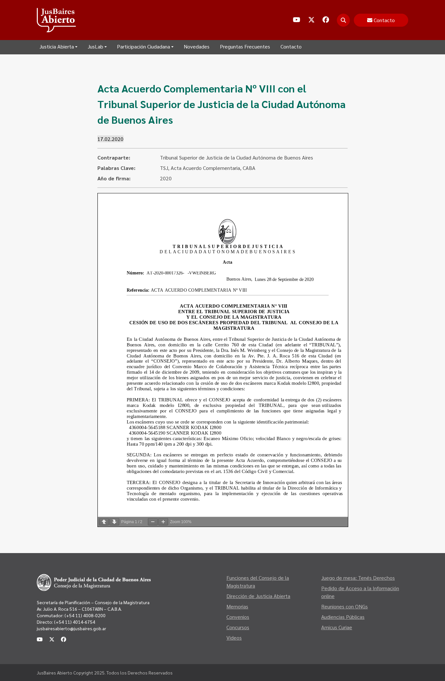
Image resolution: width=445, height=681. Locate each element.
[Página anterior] (104, 521)
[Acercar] (163, 521)
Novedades (196, 46)
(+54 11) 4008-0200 (85, 615)
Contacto (291, 46)
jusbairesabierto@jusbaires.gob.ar (71, 628)
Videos (234, 637)
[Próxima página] (114, 521)
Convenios (237, 616)
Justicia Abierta (56, 46)
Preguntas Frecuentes (245, 46)
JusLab (95, 46)
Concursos (237, 627)
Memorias (237, 606)
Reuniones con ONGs (344, 606)
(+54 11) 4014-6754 (74, 622)
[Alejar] (153, 521)
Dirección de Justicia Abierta (258, 595)
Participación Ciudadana (143, 46)
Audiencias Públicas (343, 616)
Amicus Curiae (336, 627)
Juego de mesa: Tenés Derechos (358, 577)
